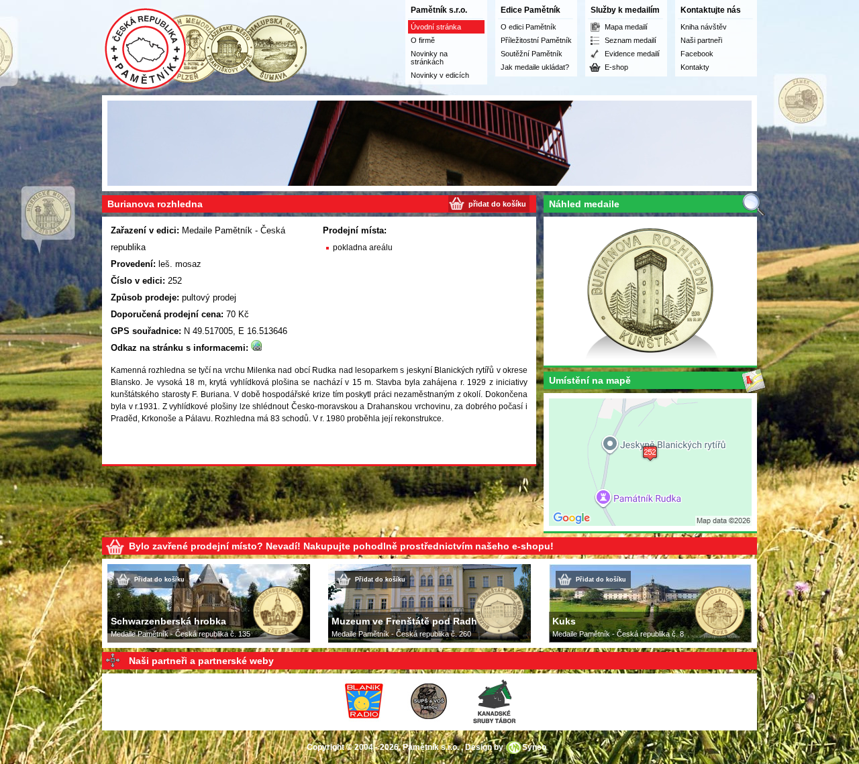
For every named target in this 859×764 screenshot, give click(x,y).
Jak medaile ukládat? (535, 67)
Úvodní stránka (436, 27)
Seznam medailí (630, 40)
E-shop (616, 67)
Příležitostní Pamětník (536, 40)
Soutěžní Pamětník (531, 54)
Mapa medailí (626, 27)
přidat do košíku (497, 204)
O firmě (423, 40)
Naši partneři (701, 40)
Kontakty (694, 67)
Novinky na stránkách (429, 58)
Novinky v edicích (440, 75)
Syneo (534, 747)
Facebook (696, 54)
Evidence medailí (632, 54)
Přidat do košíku (159, 579)
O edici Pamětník (528, 27)
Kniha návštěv (703, 27)
